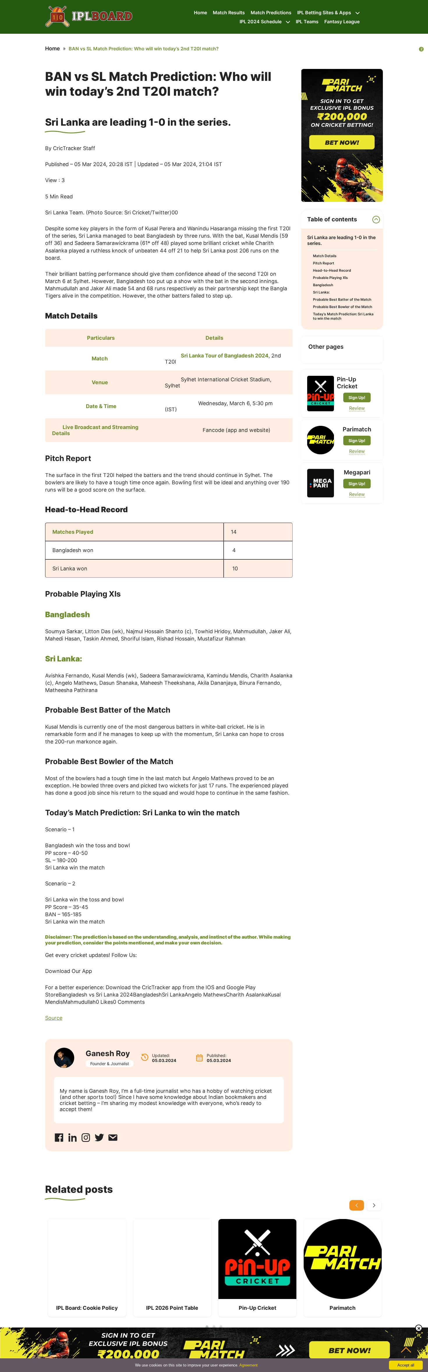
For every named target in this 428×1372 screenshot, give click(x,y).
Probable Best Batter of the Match (342, 299)
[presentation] (356, 1205)
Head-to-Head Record (332, 270)
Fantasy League (342, 21)
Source (53, 1018)
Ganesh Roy (108, 1053)
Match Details (325, 256)
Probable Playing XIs (330, 277)
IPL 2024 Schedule (261, 21)
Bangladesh (323, 285)
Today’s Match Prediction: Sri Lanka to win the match (343, 316)
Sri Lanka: (321, 292)
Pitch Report (323, 263)
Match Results (229, 12)
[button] (207, 1327)
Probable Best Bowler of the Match (342, 307)
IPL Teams (307, 21)
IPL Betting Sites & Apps (324, 12)
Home (200, 12)
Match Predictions (271, 12)
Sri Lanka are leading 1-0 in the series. (341, 240)
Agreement (248, 1365)
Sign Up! (357, 397)
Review (357, 408)
